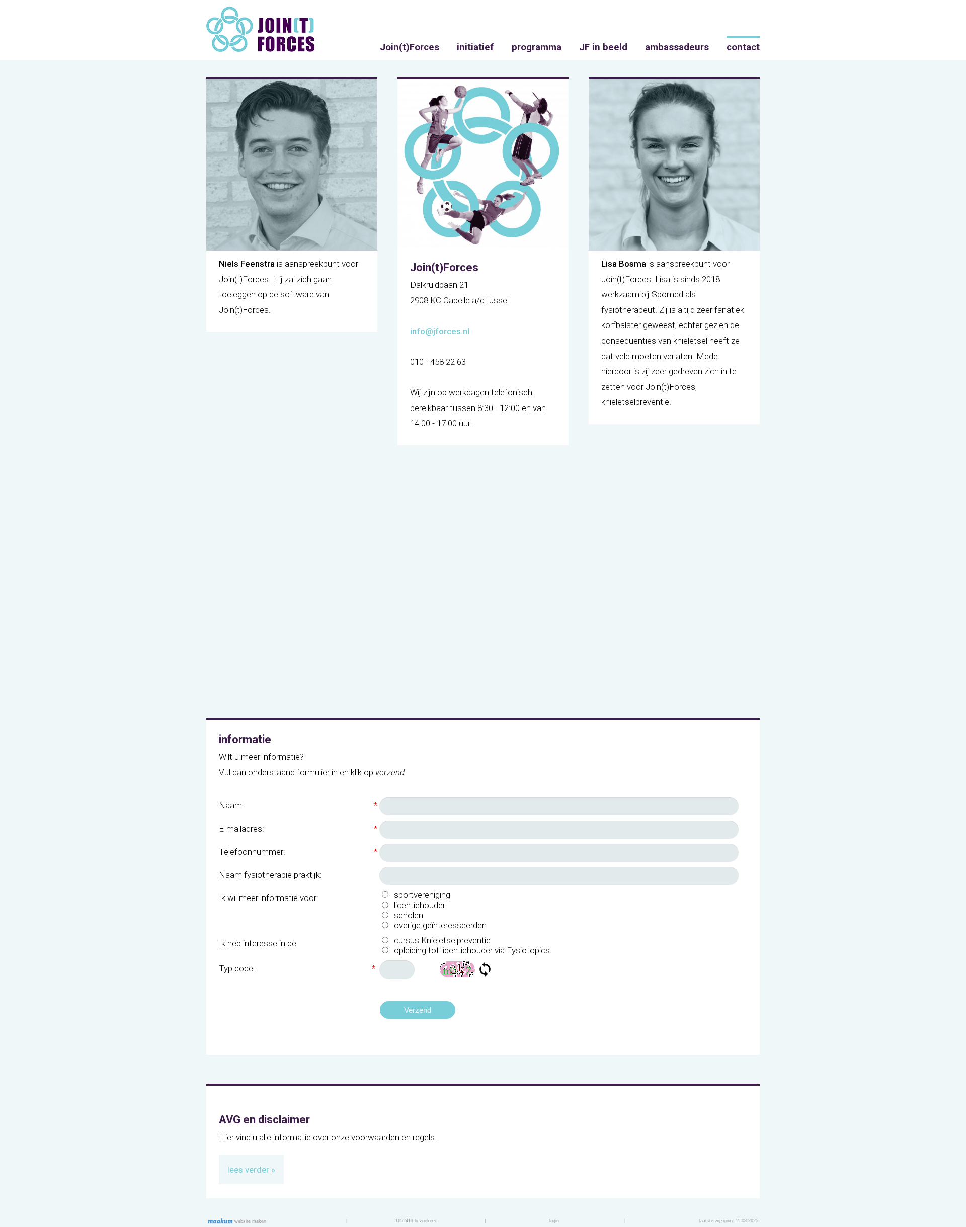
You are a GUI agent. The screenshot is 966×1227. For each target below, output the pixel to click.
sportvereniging (422, 895)
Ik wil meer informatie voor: (268, 898)
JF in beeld (603, 47)
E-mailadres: (298, 829)
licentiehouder (419, 905)
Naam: (298, 805)
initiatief (475, 47)
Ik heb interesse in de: (258, 943)
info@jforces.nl (439, 331)
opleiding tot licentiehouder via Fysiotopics (472, 950)
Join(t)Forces (409, 47)
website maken (249, 1221)
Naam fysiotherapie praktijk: (270, 875)
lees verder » (251, 1170)
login (554, 1220)
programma (536, 47)
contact (743, 47)
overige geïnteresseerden (440, 925)
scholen (408, 915)
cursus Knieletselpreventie (442, 940)
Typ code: (297, 968)
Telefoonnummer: (298, 852)
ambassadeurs (677, 47)
